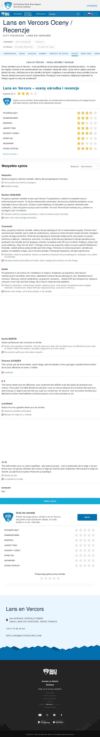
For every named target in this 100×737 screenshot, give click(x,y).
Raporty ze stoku (59, 53)
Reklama (50, 685)
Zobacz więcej (50, 501)
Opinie (74, 53)
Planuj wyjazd (28, 14)
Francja (40, 42)
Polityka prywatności (49, 696)
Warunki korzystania (49, 699)
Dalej (87, 517)
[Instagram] (54, 715)
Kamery (43, 53)
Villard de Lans (46, 47)
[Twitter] (47, 715)
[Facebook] (61, 715)
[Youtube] (40, 715)
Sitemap (50, 701)
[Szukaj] (78, 14)
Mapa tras (86, 53)
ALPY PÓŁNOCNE (13, 35)
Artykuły (41, 13)
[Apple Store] (58, 721)
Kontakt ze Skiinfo (50, 681)
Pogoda (18, 13)
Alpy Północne (23, 42)
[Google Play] (44, 721)
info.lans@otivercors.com (23, 635)
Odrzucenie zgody (50, 707)
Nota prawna (50, 693)
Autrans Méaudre (24, 47)
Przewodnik (10, 53)
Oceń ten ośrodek (9, 154)
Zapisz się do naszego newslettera (50, 689)
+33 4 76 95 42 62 (15, 628)
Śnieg (22, 53)
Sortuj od (74, 166)
